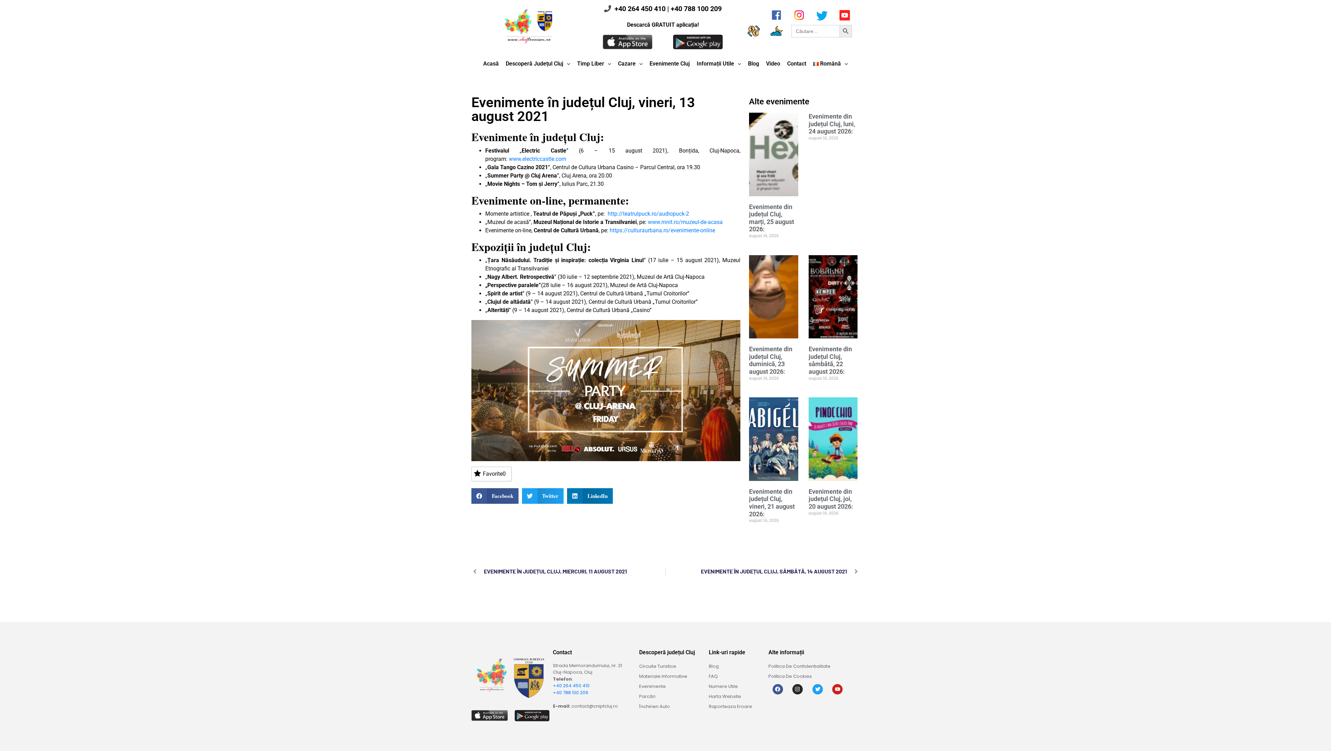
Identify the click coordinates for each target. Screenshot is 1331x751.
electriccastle (538, 159)
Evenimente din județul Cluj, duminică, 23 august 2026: (770, 360)
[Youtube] (837, 689)
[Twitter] (817, 689)
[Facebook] (778, 689)
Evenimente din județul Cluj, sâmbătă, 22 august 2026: (830, 360)
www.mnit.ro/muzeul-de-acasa (685, 222)
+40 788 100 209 (696, 9)
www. (515, 159)
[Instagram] (797, 689)
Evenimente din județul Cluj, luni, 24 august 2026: (832, 124)
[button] (495, 496)
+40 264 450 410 (640, 9)
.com (560, 159)
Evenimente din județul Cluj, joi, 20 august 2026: (831, 499)
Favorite (494, 474)
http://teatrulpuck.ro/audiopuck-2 (648, 213)
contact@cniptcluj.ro (595, 706)
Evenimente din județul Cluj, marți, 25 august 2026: (771, 218)
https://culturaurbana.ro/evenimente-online (662, 230)
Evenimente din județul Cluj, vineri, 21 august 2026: (772, 503)
